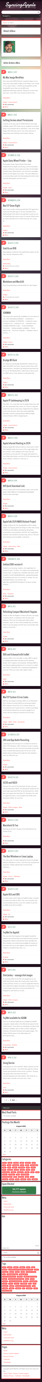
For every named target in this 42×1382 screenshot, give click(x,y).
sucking (11, 1288)
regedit (11, 1286)
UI (23, 1288)
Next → (14, 1100)
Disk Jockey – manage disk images (18, 975)
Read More (6, 97)
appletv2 (22, 1267)
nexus (10, 1283)
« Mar (4, 1154)
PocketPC (11, 1174)
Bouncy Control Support (11, 1353)
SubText (11, 594)
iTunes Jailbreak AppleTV (9, 1276)
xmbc (35, 1288)
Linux (11, 876)
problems (5, 1286)
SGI (5, 1087)
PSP (18, 1174)
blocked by (21, 1191)
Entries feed (7, 1204)
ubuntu (11, 1179)
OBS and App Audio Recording (16, 740)
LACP (32, 1279)
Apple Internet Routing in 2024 (16, 443)
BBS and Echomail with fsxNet (16, 655)
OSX (32, 1172)
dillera (6, 107)
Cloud (9, 1165)
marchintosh (13, 102)
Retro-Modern (25, 1174)
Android (16, 1163)
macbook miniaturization (15, 1281)
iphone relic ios (23, 1274)
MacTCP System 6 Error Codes (15, 697)
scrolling (5, 1288)
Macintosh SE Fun (10, 825)
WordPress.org (8, 1210)
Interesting (7, 263)
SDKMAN (7, 313)
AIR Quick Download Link (14, 486)
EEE (9, 1167)
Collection (7, 1359)
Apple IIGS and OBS (11, 894)
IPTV (4, 1170)
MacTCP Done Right (11, 206)
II (9, 914)
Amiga (9, 1163)
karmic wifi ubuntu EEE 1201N (16, 1279)
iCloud (17, 1272)
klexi (27, 1279)
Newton (13, 1172)
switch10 (18, 1288)
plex (34, 1283)
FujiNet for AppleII (11, 932)
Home (5, 23)
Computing (7, 1045)
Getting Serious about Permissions (18, 120)
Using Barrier (9, 1063)
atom (28, 1267)
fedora (36, 1269)
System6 (21, 722)
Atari (34, 1163)
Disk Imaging (13, 807)
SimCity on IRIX (9, 248)
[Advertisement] (18, 1232)
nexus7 (16, 1283)
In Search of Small (31, 1272)
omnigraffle (23, 1283)
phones (5, 1174)
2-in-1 (4, 1163)
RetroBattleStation (7, 1177)
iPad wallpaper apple (12, 1274)
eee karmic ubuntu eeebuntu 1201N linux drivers (20, 1269)
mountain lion (33, 1281)
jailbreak (10, 1170)
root (34, 1286)
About (5, 1350)
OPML (27, 1172)
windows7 (29, 1288)
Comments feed (9, 1207)
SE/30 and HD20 (10, 783)
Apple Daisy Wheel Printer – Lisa (17, 161)
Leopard (5, 1281)
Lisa (10, 187)
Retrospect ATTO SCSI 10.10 (23, 1286)
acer (4, 1267)
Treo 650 (5, 1179)
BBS (5, 679)
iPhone (33, 1167)
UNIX (17, 1179)
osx (30, 1283)
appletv (16, 1267)
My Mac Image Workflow (13, 78)
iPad (28, 1167)
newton (4, 1283)
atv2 (33, 1267)
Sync (27, 1177)
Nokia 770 (20, 1172)
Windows (17, 876)
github (11, 1272)
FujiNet (6, 957)
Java (10, 342)
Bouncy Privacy (9, 1356)
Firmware (5, 1272)
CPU (22, 1165)
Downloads (7, 1362)
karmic (16, 1170)
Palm (37, 1172)
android (9, 1267)
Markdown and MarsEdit (13, 282)
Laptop (22, 1170)
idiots (22, 1272)
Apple (5, 102)
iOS (4, 1274)
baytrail (4, 1269)
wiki (29, 1179)
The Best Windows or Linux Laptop (18, 856)
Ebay (4, 1167)
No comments (9, 104)
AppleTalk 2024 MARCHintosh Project (19, 522)
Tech (32, 1177)
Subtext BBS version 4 (13, 564)
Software (21, 1177)
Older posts (6, 1108)
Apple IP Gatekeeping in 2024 (16, 400)
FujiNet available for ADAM (14, 1018)
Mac (19, 546)
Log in (5, 1201)
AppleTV (28, 1163)
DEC (27, 1165)
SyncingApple (20, 4)
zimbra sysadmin (7, 1290)
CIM (4, 1165)
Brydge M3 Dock (10, 360)
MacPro (26, 1281)
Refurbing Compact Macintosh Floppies (20, 612)
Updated (23, 1179)
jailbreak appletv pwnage (30, 1276)
